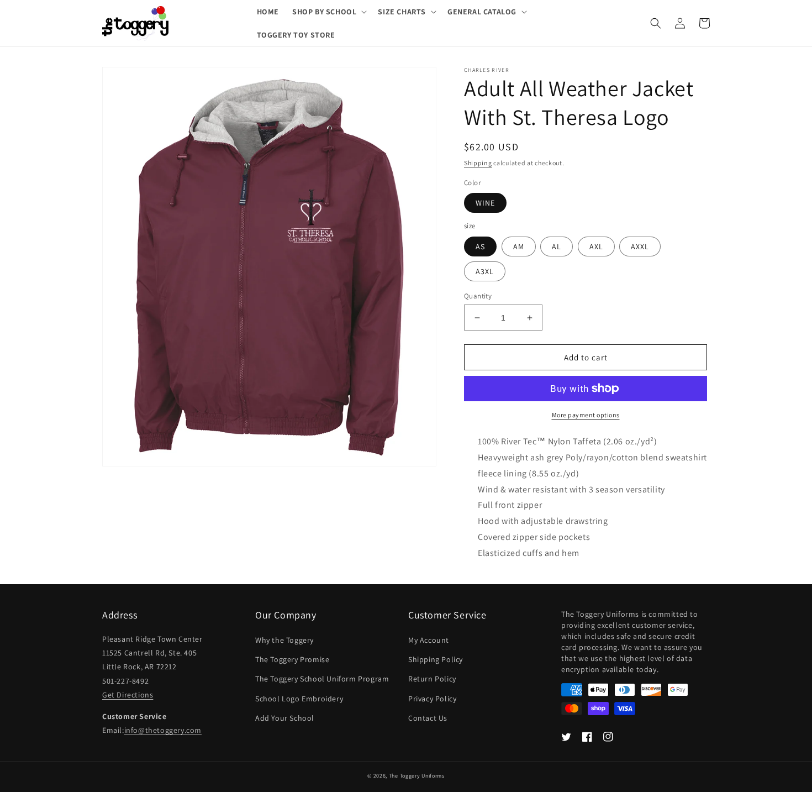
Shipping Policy (435, 659)
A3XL (485, 271)
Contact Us (427, 718)
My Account (428, 640)
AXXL (640, 246)
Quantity (478, 296)
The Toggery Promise (292, 659)
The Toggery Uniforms (417, 775)
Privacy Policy (432, 699)
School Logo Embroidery (299, 699)
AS (480, 246)
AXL (596, 246)
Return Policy (432, 679)
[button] (328, 11)
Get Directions (127, 695)
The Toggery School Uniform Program (322, 679)
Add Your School (284, 718)
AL (556, 246)
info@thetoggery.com (163, 730)
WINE (485, 203)
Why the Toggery (284, 640)
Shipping (478, 163)
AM (518, 246)
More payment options (586, 415)
